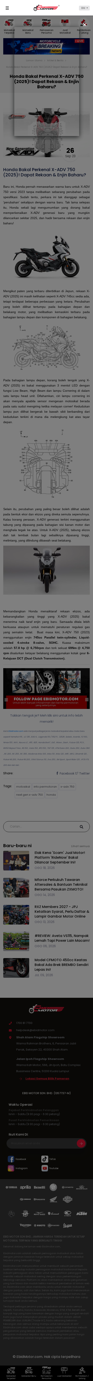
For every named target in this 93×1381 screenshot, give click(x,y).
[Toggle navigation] (8, 8)
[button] (84, 8)
